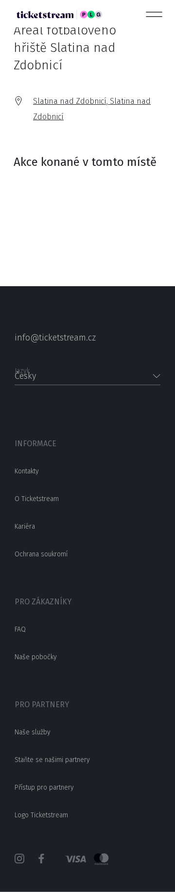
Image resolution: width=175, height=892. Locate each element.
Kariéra (25, 526)
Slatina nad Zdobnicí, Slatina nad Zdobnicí (92, 109)
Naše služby (33, 732)
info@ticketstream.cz (55, 337)
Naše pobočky (36, 657)
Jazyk (22, 368)
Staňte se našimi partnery (52, 760)
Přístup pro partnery (44, 787)
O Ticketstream (37, 499)
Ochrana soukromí (41, 554)
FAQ (20, 629)
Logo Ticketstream (41, 815)
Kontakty (27, 471)
